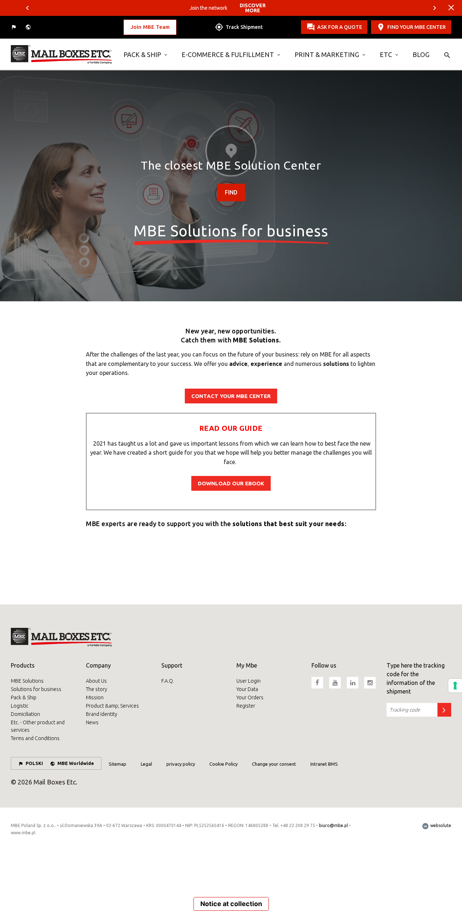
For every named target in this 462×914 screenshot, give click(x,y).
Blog (421, 54)
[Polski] (14, 27)
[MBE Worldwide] (28, 27)
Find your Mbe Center (416, 27)
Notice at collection (231, 904)
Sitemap (117, 763)
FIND (231, 192)
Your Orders (249, 697)
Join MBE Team (150, 27)
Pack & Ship (142, 54)
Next (434, 8)
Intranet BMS (324, 763)
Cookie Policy (223, 763)
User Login (248, 681)
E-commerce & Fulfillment (228, 54)
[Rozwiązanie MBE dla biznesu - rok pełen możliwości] (62, 54)
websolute (440, 825)
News (92, 722)
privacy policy (180, 763)
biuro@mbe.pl (333, 825)
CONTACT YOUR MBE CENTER (231, 396)
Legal (146, 763)
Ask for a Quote (339, 27)
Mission (95, 697)
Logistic (20, 706)
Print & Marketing (327, 54)
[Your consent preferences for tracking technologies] (455, 685)
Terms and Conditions (35, 738)
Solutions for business (36, 689)
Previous (27, 8)
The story (96, 689)
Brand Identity (101, 714)
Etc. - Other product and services (38, 726)
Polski (34, 763)
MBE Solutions (27, 681)
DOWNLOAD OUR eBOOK (231, 483)
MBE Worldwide (75, 763)
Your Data (247, 689)
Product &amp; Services (112, 706)
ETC (386, 54)
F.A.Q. (167, 681)
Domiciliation (25, 714)
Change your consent (274, 763)
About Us (96, 681)
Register (245, 706)
